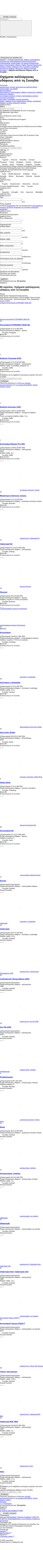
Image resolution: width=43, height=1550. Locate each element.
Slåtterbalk (5, 1224)
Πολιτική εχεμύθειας (24, 1517)
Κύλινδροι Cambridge (31, 67)
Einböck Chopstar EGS (10, 358)
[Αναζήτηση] (16, 28)
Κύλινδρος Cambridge (10, 683)
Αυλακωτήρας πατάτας (10, 1173)
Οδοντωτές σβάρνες (22, 68)
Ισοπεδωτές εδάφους (7, 68)
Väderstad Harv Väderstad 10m (14, 1272)
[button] (21, 47)
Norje (2, 1127)
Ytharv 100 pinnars (8, 1372)
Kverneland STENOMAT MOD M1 (15, 325)
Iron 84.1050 (5, 1027)
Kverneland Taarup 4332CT (12, 1323)
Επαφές (20, 1510)
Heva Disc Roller (7, 732)
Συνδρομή (4, 381)
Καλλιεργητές (4, 61)
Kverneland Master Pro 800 (12, 444)
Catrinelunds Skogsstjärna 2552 (14, 979)
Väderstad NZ (6, 544)
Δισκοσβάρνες (35, 60)
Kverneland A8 (7, 831)
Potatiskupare (6, 1077)
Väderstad (4, 929)
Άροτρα (29, 65)
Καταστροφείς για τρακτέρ (20, 63)
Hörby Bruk (5, 783)
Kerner (3, 881)
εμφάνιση (4, 279)
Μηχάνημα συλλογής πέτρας (13, 496)
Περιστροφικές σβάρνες (12, 65)
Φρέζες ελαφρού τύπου (14, 67)
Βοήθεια (14, 1510)
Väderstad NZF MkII (9, 1422)
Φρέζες (24, 65)
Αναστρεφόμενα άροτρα (18, 61)
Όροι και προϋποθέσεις (8, 1517)
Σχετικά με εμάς (5, 1510)
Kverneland (5, 633)
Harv (2, 1472)
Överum (3, 592)
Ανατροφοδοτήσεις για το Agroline (20, 1519)
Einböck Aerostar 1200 (10, 407)
